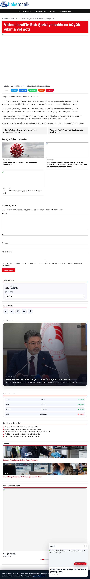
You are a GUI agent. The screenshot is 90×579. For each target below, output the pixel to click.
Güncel (11, 19)
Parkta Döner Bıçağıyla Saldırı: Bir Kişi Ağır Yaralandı (22, 436)
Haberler (5, 19)
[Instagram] (17, 311)
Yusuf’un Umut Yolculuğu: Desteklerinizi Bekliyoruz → (66, 131)
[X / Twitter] (11, 311)
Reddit (41, 90)
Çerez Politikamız (39, 576)
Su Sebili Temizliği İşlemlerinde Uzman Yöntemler (21, 427)
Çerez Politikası (65, 11)
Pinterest (49, 90)
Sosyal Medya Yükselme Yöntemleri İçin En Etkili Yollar (23, 429)
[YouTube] (24, 311)
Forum (52, 11)
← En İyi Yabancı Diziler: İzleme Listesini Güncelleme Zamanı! (19, 131)
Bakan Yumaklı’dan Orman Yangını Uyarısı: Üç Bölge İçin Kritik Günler (28, 431)
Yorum (5, 214)
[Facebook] (5, 311)
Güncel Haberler (25, 11)
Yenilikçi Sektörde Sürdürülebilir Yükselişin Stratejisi (22, 434)
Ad (3, 234)
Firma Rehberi (40, 11)
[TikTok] (30, 311)
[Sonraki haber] (83, 326)
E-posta (6, 243)
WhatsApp (33, 90)
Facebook (23, 90)
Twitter (14, 90)
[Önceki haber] (79, 326)
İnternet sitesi (7, 252)
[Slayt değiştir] (41, 559)
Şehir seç (9, 292)
